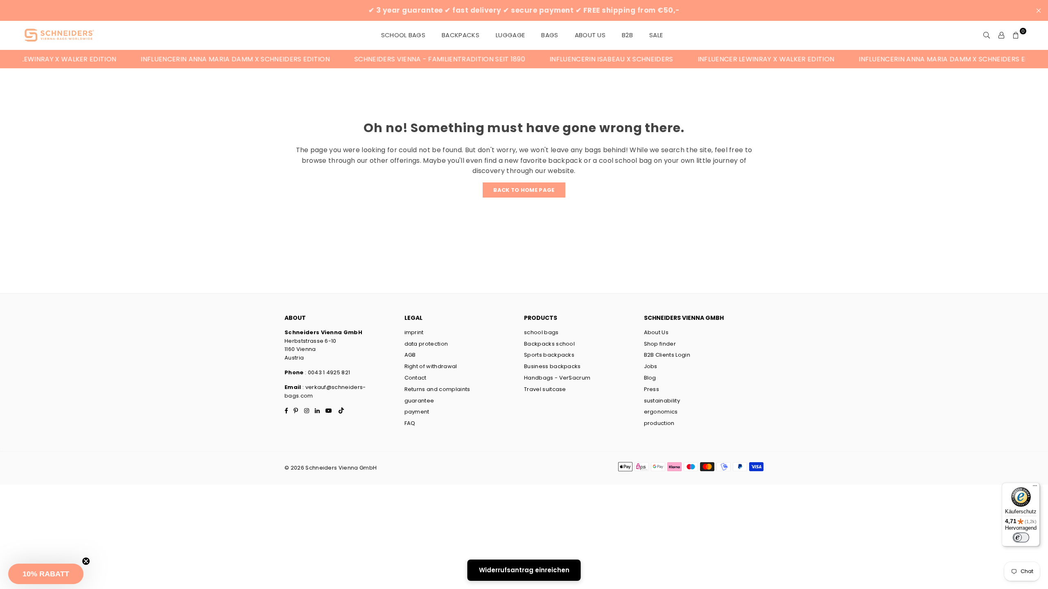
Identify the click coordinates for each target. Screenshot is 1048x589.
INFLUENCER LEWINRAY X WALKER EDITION (737, 59)
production (659, 423)
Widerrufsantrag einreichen (524, 570)
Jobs (650, 366)
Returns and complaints (437, 389)
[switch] (1021, 537)
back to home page (523, 190)
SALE (656, 35)
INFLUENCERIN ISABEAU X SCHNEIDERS (583, 59)
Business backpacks (552, 366)
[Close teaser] (86, 561)
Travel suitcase (545, 389)
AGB (410, 355)
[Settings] (1001, 35)
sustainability (662, 401)
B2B (627, 35)
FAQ (410, 423)
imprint (414, 332)
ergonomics (661, 412)
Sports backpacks (549, 355)
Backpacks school (549, 344)
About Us (590, 35)
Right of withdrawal (430, 366)
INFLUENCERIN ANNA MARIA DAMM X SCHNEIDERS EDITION (207, 59)
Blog (650, 378)
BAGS (549, 35)
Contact (415, 378)
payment (416, 412)
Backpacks (460, 35)
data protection (426, 344)
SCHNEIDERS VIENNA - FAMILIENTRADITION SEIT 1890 (411, 59)
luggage (510, 35)
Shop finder (660, 344)
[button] (46, 574)
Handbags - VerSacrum (557, 378)
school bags (541, 332)
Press (652, 389)
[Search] (986, 35)
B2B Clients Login (667, 355)
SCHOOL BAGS (403, 35)
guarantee (419, 401)
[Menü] (1035, 487)
